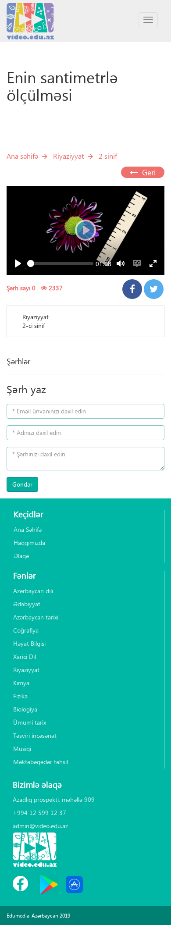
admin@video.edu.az (40, 826)
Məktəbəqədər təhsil (40, 762)
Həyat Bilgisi (29, 643)
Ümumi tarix (29, 722)
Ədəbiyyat (26, 604)
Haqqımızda (29, 542)
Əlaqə (21, 555)
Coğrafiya (26, 630)
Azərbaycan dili (33, 591)
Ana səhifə (22, 155)
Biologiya (25, 709)
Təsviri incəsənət (35, 735)
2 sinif (108, 155)
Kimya (21, 683)
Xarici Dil (24, 656)
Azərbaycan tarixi (35, 617)
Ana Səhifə (28, 529)
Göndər (22, 484)
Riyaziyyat (68, 155)
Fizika (20, 696)
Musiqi (22, 748)
